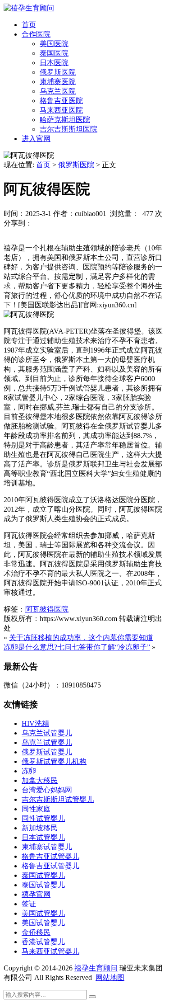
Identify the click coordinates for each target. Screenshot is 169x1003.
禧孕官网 (36, 894)
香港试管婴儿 (43, 942)
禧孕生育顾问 (96, 968)
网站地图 (110, 977)
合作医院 (36, 34)
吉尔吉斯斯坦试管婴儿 (58, 799)
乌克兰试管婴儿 (47, 733)
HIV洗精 (35, 723)
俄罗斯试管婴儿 (47, 752)
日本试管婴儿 (43, 837)
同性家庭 (36, 809)
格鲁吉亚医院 (61, 100)
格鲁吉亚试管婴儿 (50, 856)
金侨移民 (36, 932)
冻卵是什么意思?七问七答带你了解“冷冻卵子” (77, 647)
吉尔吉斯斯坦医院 (68, 129)
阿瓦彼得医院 (47, 609)
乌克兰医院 (58, 91)
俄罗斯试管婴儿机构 (54, 761)
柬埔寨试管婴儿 (47, 847)
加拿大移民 (40, 780)
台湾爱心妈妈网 (47, 790)
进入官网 (36, 138)
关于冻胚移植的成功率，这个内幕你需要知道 (81, 637)
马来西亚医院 (61, 110)
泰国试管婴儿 (43, 875)
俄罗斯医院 (58, 72)
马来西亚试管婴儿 (50, 951)
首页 (29, 24)
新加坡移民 (40, 828)
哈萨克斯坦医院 (65, 119)
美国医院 (54, 43)
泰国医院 (54, 53)
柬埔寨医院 (58, 81)
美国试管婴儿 (43, 913)
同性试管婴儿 (43, 818)
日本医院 (54, 62)
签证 (29, 904)
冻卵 (29, 771)
